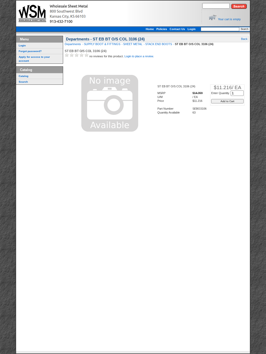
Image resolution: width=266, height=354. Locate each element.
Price (160, 100)
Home (150, 29)
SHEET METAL (133, 44)
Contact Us (177, 29)
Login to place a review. (139, 56)
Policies (161, 29)
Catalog (23, 76)
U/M (160, 96)
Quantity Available (168, 112)
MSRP (161, 93)
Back (244, 38)
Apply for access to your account (34, 58)
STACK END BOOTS (159, 44)
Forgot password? (30, 51)
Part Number (165, 108)
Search (244, 29)
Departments (73, 44)
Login (192, 29)
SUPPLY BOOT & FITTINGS (102, 44)
